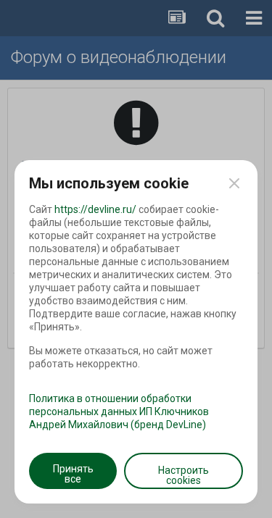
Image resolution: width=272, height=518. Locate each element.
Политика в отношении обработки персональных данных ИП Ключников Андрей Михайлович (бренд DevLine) (119, 411)
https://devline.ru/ (95, 209)
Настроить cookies (183, 475)
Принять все (73, 474)
